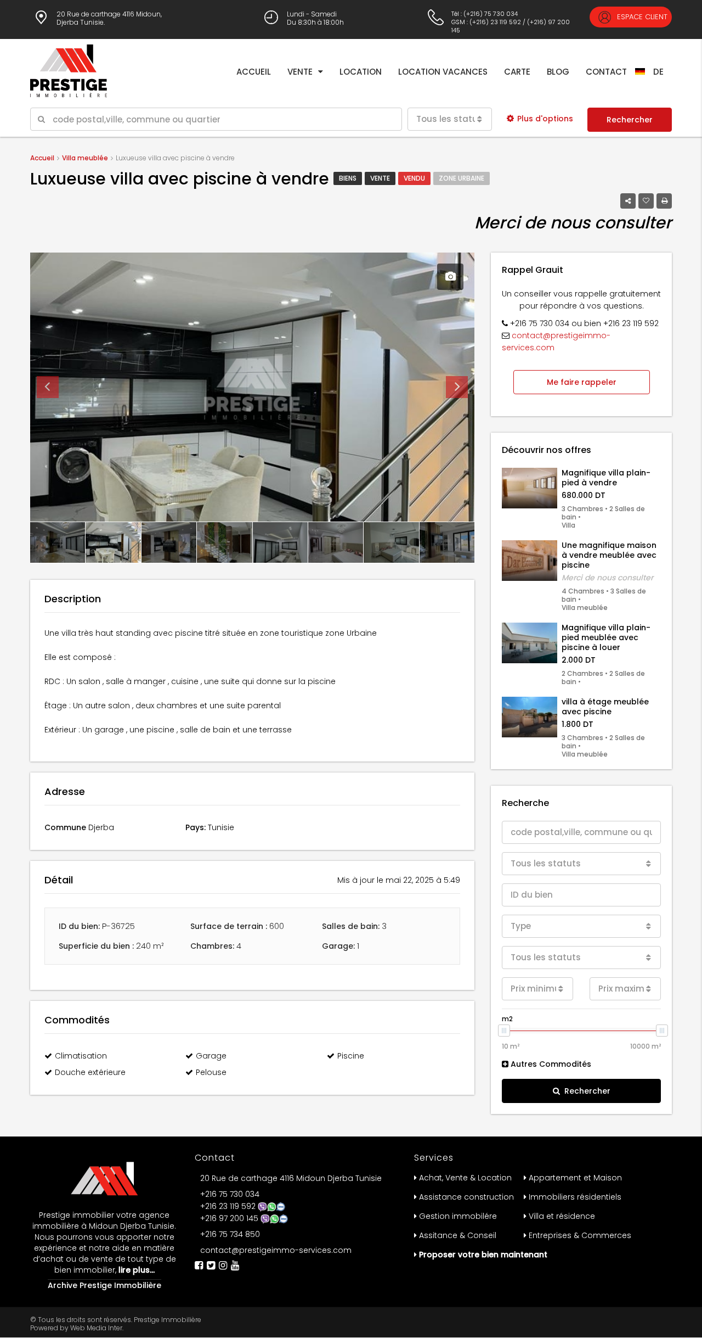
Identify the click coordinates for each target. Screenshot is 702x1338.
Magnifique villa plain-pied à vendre (606, 477)
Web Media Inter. (96, 1328)
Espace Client (641, 17)
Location (360, 71)
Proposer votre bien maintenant (483, 1254)
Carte (517, 71)
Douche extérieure (90, 1072)
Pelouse (211, 1072)
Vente (300, 71)
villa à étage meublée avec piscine (605, 706)
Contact (606, 71)
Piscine (350, 1055)
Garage (211, 1055)
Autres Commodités (549, 1064)
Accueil (253, 71)
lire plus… (135, 1269)
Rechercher (630, 119)
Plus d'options (545, 118)
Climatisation (81, 1055)
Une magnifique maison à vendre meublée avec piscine (609, 555)
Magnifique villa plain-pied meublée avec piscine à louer (606, 637)
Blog (558, 71)
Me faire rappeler (581, 382)
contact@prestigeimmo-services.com (276, 1250)
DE (658, 71)
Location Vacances (443, 71)
